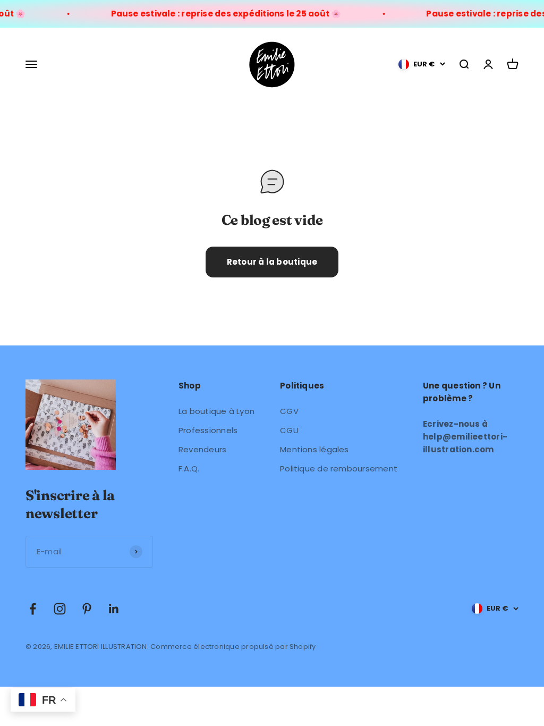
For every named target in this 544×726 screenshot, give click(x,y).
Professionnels (207, 430)
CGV (289, 411)
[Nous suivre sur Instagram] (60, 609)
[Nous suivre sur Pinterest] (87, 609)
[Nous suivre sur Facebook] (33, 609)
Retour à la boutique (272, 261)
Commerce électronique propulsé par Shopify (233, 646)
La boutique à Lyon (216, 411)
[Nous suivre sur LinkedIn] (114, 609)
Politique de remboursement (338, 468)
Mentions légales (314, 449)
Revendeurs (202, 449)
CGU (289, 430)
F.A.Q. (188, 468)
